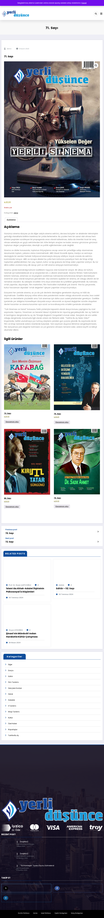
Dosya (10, 670)
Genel (10, 694)
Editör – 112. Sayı (65, 588)
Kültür (10, 718)
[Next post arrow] (98, 541)
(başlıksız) (24, 841)
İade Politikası (46, 913)
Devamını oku (12, 422)
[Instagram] (26, 898)
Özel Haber (12, 723)
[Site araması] (96, 13)
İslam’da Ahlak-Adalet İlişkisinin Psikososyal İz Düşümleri (25, 590)
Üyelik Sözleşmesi (61, 913)
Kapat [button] (84, 3)
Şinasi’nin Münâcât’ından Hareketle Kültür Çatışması (22, 635)
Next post (9, 538)
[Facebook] (78, 888)
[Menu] (101, 13)
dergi (16, 213)
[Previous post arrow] (98, 531)
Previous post (11, 530)
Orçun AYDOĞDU (16, 630)
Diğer (10, 664)
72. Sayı (9, 541)
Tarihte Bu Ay (13, 735)
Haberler (11, 700)
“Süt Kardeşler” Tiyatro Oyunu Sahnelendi (37, 865)
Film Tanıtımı (13, 682)
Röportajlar (12, 729)
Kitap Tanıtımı (14, 712)
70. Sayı (9, 533)
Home (35, 913)
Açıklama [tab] (11, 219)
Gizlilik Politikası (24, 913)
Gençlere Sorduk (15, 688)
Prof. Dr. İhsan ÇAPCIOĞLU (20, 585)
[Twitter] (26, 888)
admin (9, 49)
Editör (10, 676)
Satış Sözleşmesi (77, 913)
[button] (95, 65)
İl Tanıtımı (12, 706)
